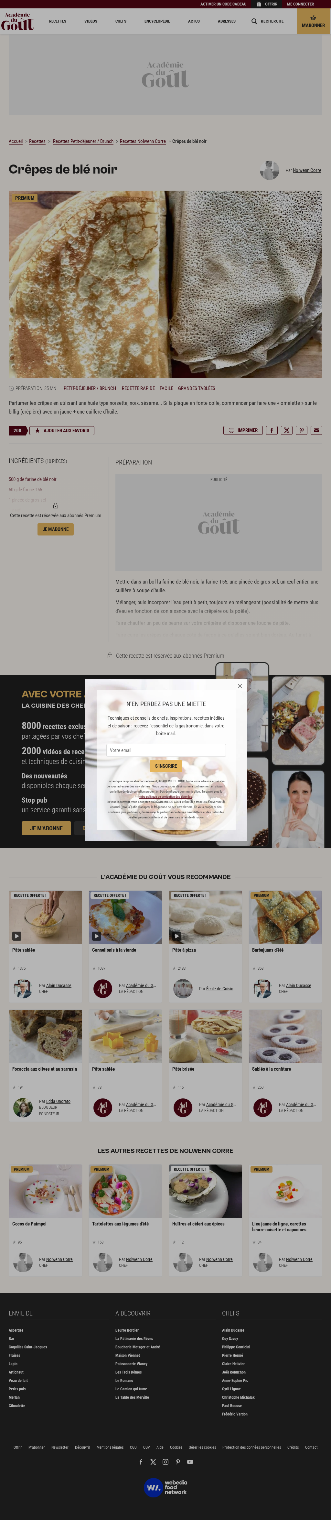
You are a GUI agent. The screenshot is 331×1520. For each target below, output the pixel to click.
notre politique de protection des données (165, 796)
